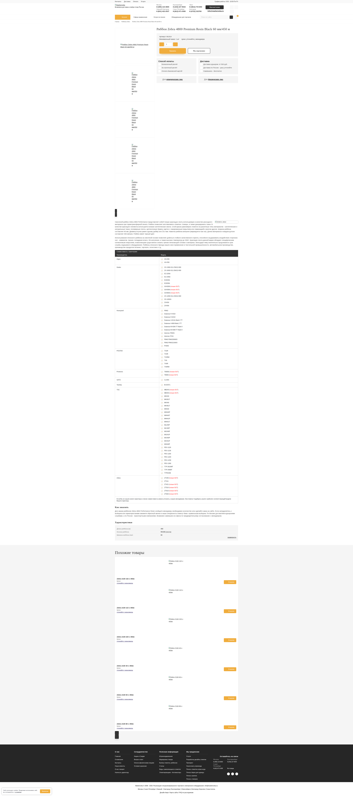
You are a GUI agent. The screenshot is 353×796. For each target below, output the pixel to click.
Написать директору (122, 772)
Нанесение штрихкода (194, 766)
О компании (119, 759)
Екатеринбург (175, 789)
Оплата (135, 1)
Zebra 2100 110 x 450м (125, 608)
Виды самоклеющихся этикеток (170, 769)
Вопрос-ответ (138, 759)
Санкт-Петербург (150, 789)
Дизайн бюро (164, 792)
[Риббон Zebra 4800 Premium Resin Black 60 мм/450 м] (135, 46)
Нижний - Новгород (163, 789)
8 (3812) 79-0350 (195, 7)
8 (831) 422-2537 (162, 11)
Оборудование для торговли (181, 17)
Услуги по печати (159, 17)
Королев (202, 789)
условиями (18, 792)
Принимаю (45, 791)
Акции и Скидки (139, 756)
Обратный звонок (214, 7)
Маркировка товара (166, 759)
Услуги (143, 1)
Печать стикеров (192, 779)
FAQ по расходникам (186, 792)
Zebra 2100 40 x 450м (125, 666)
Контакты (118, 1)
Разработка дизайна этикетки (196, 759)
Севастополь (210, 789)
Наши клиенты (120, 766)
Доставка (127, 1)
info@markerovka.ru (216, 11)
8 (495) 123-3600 (162, 7)
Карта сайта (174, 792)
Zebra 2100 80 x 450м (125, 724)
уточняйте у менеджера (125, 583)
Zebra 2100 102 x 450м (125, 579)
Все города (230, 768)
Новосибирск (186, 789)
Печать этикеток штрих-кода (195, 769)
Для (172, 79)
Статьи (161, 766)
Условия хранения (140, 766)
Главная (118, 756)
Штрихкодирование (166, 756)
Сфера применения (140, 17)
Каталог (124, 17)
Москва (140, 789)
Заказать (172, 51)
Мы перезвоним (199, 51)
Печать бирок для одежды (195, 772)
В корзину (231, 582)
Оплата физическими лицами (144, 763)
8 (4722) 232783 (195, 11)
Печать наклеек (191, 775)
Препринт (189, 763)
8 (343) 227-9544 (179, 7)
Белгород (195, 789)
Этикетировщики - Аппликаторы (170, 772)
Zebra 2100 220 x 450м (125, 637)
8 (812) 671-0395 (179, 11)
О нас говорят (119, 769)
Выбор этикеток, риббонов (168, 763)
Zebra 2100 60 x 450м (125, 695)
